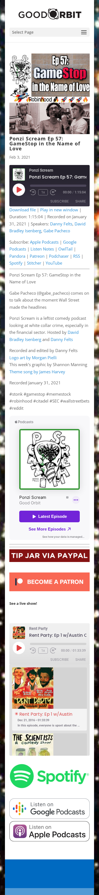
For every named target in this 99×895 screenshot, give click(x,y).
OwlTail (65, 249)
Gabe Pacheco (56, 230)
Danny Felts (61, 224)
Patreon (37, 256)
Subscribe (59, 201)
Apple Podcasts (44, 242)
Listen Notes (42, 249)
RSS (76, 256)
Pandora (17, 256)
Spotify (16, 263)
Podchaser (59, 256)
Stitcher (34, 263)
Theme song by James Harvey (37, 371)
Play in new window (59, 209)
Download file (22, 209)
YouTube (54, 263)
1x (43, 192)
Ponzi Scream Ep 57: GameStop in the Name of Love (44, 143)
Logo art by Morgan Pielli (33, 357)
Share (80, 201)
